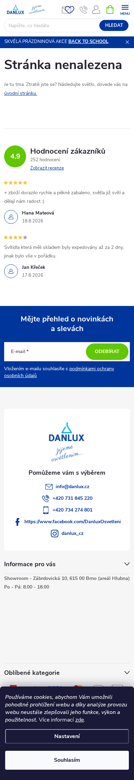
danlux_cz (72, 533)
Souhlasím (67, 760)
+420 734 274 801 (72, 510)
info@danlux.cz (72, 486)
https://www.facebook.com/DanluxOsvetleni (72, 521)
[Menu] (125, 9)
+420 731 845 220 (72, 498)
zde (79, 720)
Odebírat (107, 351)
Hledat (114, 25)
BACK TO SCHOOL (88, 42)
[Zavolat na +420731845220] (83, 9)
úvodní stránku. (20, 93)
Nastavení (67, 736)
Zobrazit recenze (47, 168)
